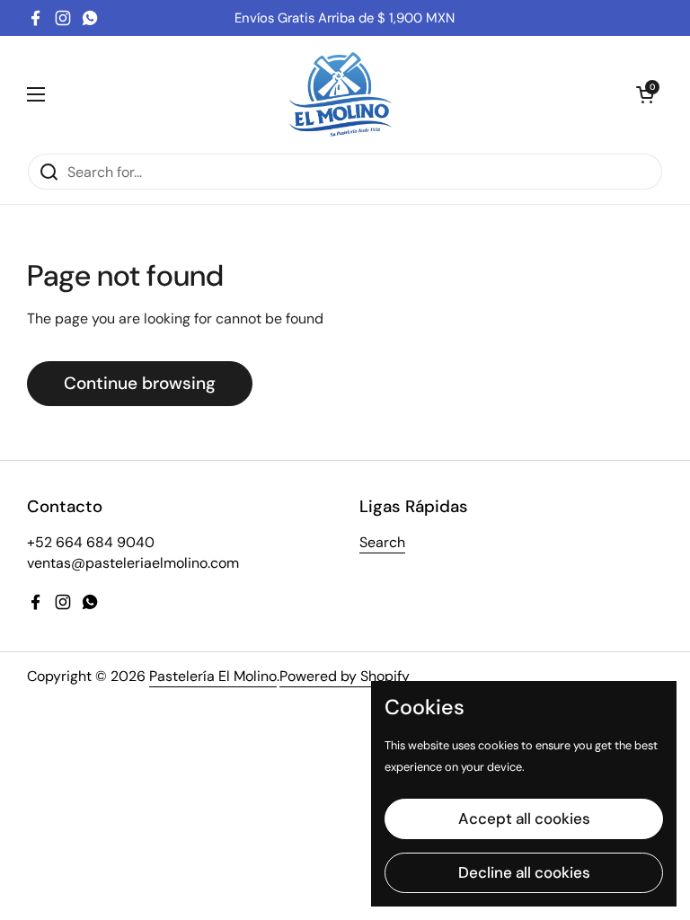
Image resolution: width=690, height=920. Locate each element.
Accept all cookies (524, 818)
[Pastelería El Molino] (340, 94)
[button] (645, 94)
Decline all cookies (524, 872)
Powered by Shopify (344, 676)
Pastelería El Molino (213, 676)
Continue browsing (140, 383)
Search (382, 542)
